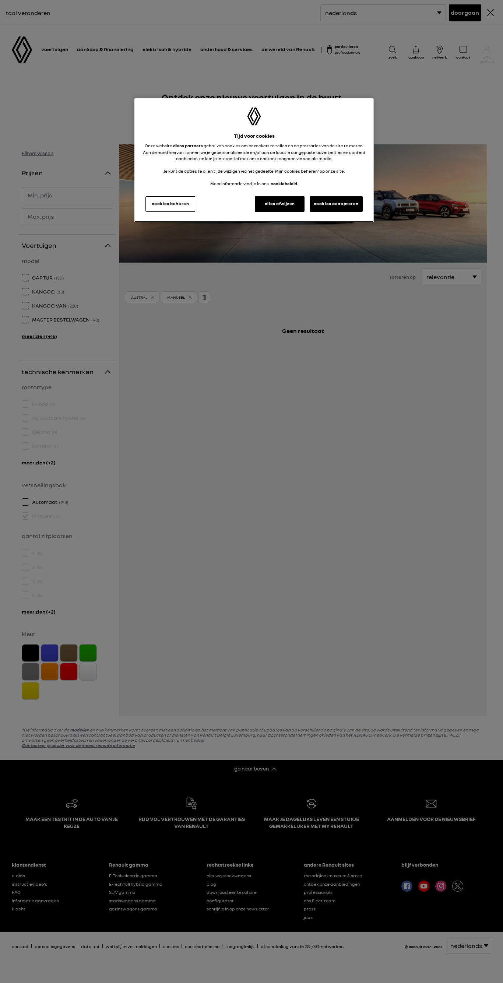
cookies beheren (170, 203)
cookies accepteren (336, 203)
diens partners (188, 145)
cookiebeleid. (284, 183)
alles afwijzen (280, 203)
